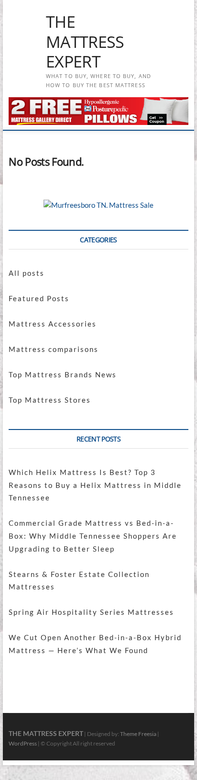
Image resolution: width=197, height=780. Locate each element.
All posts (26, 273)
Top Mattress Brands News (63, 374)
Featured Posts (39, 298)
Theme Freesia (138, 733)
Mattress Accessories (53, 323)
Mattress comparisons (53, 349)
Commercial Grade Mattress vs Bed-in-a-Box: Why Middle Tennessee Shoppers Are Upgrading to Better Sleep (93, 536)
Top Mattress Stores (50, 400)
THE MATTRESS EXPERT (85, 42)
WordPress (23, 743)
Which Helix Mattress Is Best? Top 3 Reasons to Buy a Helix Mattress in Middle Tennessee (95, 485)
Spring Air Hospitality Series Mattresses (91, 612)
